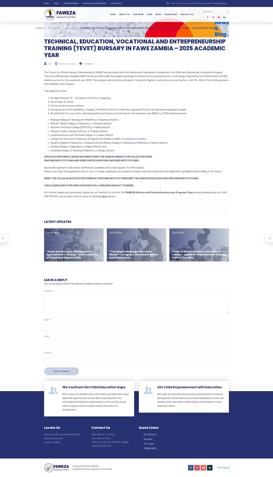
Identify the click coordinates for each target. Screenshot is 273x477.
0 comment (88, 64)
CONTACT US (187, 14)
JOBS (56, 3)
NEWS (158, 14)
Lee (49, 64)
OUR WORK (138, 14)
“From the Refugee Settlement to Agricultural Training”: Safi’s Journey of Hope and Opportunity (72, 254)
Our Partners (150, 434)
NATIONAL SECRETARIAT (94, 3)
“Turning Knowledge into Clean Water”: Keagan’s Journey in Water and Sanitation (133, 254)
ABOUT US (124, 14)
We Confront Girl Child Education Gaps (93, 387)
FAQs (46, 3)
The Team (149, 444)
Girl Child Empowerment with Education (189, 387)
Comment (49, 291)
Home (113, 14)
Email (47, 336)
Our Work (148, 439)
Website (48, 353)
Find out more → (221, 3)
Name (47, 320)
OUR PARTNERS (71, 3)
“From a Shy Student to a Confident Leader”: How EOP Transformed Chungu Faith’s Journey (199, 254)
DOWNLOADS (170, 14)
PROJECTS (116, 3)
